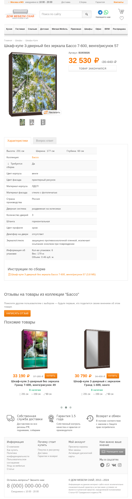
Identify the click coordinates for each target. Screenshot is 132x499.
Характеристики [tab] (17, 140)
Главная (8, 40)
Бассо (35, 157)
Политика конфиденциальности (18, 455)
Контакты (118, 2)
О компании (13, 446)
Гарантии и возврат (48, 456)
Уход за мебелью (16, 465)
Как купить (12, 450)
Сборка (82, 2)
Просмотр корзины (78, 446)
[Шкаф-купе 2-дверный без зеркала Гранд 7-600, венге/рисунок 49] (35, 349)
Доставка (65, 2)
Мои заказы (75, 450)
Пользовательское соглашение (16, 461)
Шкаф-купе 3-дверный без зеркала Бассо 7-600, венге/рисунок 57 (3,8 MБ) (53, 274)
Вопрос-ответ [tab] (44, 140)
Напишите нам (114, 451)
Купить (51, 376)
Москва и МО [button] (17, 2)
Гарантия (100, 2)
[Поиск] (86, 14)
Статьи (10, 469)
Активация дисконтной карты (80, 455)
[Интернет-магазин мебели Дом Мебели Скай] (20, 14)
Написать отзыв (17, 313)
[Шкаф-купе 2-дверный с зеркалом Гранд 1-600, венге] (97, 349)
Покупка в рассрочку (48, 450)
